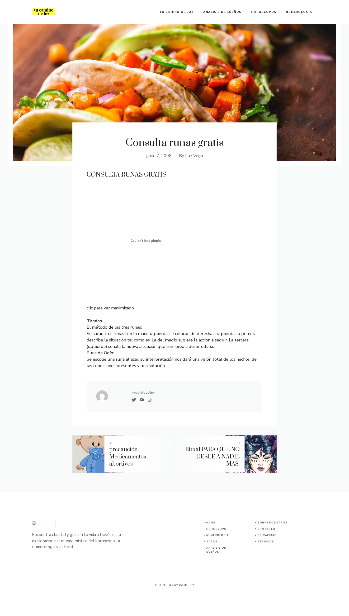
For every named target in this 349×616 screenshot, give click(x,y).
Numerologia (299, 12)
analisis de (216, 548)
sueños (212, 552)
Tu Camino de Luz (176, 12)
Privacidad (267, 535)
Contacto (266, 529)
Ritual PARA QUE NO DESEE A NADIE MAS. (212, 457)
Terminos (266, 541)
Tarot (212, 541)
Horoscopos (263, 12)
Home (210, 522)
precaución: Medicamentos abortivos (127, 457)
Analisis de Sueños (222, 12)
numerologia (217, 535)
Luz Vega (194, 156)
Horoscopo (216, 529)
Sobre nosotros (272, 522)
